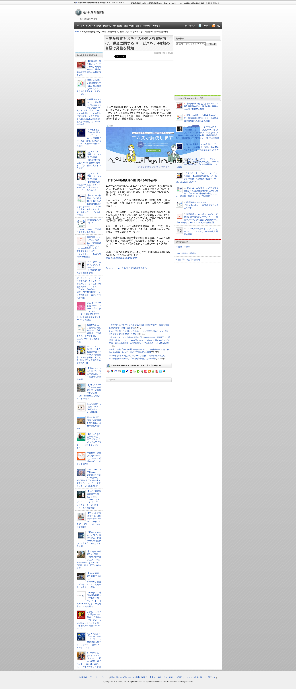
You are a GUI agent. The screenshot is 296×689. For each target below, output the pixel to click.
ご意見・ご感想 (183, 247)
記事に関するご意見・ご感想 (149, 677)
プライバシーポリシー (99, 677)
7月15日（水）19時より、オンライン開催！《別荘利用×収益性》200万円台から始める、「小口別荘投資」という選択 (89, 159)
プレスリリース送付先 (186, 253)
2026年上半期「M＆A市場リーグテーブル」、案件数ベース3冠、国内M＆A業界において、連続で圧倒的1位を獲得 (89, 138)
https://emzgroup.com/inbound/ (121, 258)
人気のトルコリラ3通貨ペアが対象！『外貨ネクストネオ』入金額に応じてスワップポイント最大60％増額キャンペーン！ (89, 620)
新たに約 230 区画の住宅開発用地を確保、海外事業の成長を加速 (89, 423)
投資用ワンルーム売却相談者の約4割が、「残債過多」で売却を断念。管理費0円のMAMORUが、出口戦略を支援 (89, 333)
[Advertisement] (162, 13)
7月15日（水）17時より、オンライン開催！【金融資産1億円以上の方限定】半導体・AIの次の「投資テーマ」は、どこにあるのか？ (89, 181)
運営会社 (212, 677)
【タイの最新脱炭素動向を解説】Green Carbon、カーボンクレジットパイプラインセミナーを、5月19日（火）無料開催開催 (89, 499)
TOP (77, 31)
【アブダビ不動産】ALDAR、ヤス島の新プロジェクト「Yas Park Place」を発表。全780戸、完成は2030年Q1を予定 (89, 559)
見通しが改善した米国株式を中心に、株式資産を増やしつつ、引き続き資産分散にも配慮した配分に (201, 118)
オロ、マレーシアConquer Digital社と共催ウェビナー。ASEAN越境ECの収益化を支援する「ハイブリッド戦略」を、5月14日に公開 (89, 477)
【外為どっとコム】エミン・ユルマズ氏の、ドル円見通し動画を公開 (89, 374)
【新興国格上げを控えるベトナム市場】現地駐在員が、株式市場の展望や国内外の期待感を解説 (201, 106)
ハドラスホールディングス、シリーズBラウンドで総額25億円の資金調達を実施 (89, 267)
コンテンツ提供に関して (195, 677)
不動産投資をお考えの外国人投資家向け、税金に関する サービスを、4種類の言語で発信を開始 (137, 43)
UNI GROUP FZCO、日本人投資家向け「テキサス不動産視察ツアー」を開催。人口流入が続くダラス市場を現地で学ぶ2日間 (89, 355)
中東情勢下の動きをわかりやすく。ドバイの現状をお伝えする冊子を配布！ (89, 458)
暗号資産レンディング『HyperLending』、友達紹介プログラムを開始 (201, 205)
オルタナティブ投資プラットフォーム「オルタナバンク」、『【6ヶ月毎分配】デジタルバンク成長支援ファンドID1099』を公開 (89, 311)
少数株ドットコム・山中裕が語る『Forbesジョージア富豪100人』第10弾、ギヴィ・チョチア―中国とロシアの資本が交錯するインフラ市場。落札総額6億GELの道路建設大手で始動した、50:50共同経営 (139, 340)
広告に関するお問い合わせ (188, 259)
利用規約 (83, 677)
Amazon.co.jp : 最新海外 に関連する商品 (126, 268)
